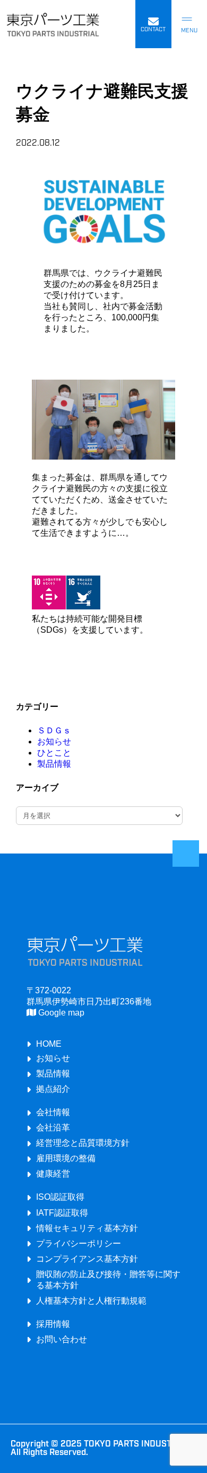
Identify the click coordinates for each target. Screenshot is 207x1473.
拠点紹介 (53, 1088)
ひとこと (54, 752)
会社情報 (53, 1112)
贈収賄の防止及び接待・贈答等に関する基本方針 (108, 1279)
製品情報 (54, 763)
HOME (49, 1043)
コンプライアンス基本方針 (87, 1258)
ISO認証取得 (60, 1196)
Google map (60, 1012)
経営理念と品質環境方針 (83, 1142)
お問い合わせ (61, 1339)
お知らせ (54, 741)
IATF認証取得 (62, 1212)
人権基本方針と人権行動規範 (91, 1300)
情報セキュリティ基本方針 (87, 1228)
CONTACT (153, 30)
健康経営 (53, 1173)
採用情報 (53, 1323)
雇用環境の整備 (66, 1158)
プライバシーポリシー (78, 1243)
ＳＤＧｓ (54, 730)
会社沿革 (53, 1127)
